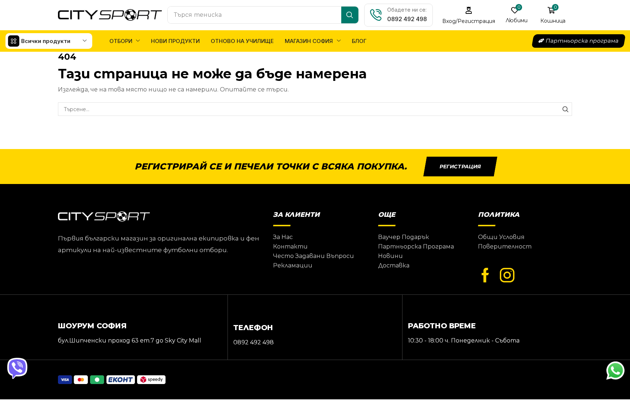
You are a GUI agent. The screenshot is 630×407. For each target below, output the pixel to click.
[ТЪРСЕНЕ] (565, 109)
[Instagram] (507, 275)
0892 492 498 (407, 19)
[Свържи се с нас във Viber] (18, 369)
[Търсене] (349, 15)
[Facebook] (485, 275)
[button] (468, 15)
